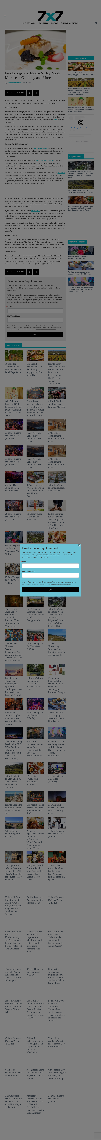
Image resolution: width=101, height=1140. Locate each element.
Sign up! (50, 590)
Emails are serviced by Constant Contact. (61, 584)
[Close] (79, 545)
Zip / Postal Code (28, 571)
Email (24, 561)
